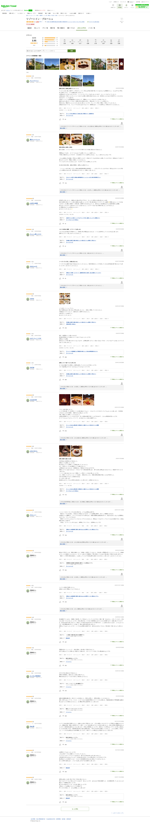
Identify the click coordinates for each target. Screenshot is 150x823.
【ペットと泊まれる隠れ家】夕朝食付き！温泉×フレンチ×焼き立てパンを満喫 (82, 425)
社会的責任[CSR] (51, 819)
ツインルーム (68, 661)
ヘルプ (110, 1)
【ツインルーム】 (69, 115)
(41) (61, 28)
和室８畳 (68, 638)
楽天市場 (138, 1)
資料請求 (69, 819)
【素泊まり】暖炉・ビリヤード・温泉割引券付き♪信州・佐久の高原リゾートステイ (83, 272)
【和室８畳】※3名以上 (71, 324)
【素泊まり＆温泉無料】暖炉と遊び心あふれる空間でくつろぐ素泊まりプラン (82, 529)
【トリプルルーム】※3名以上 (72, 219)
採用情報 (58, 819)
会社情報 (33, 819)
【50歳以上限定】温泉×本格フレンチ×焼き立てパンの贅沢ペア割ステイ (81, 240)
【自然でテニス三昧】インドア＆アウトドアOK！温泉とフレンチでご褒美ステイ (83, 218)
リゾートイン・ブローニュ (39, 18)
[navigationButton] (121, 63)
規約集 (63, 819)
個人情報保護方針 (40, 819)
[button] (30, 64)
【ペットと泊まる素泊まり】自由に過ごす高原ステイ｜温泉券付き (80, 113)
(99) (81, 28)
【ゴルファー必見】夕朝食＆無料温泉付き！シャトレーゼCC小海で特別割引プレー (83, 177)
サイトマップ (123, 1)
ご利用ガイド (116, 1)
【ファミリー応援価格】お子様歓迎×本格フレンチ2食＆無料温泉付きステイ (82, 351)
